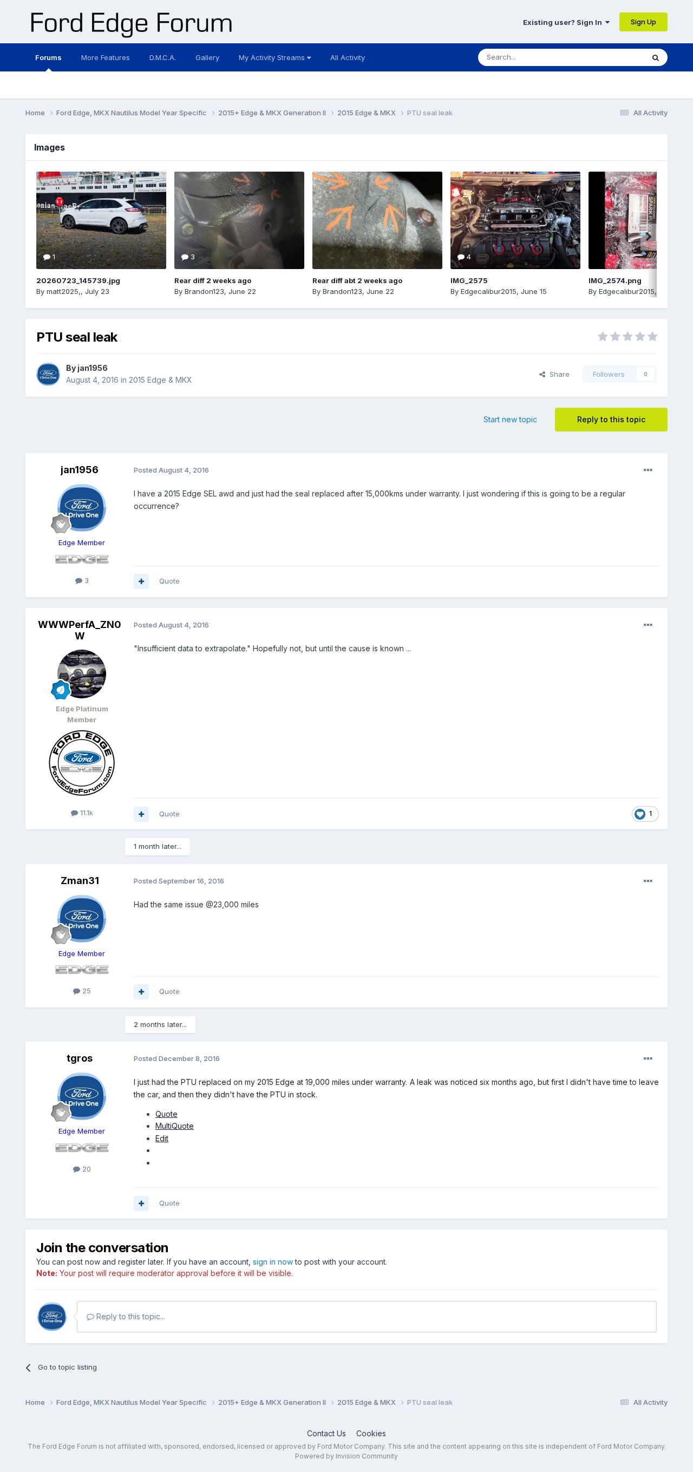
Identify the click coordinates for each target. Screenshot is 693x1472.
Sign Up (643, 21)
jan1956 (92, 367)
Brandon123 (204, 291)
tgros (80, 1058)
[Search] (656, 57)
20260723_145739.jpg (78, 280)
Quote (169, 581)
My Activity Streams (273, 57)
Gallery (207, 57)
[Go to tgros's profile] (81, 1096)
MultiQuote (174, 1125)
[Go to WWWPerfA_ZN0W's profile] (81, 674)
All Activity (347, 57)
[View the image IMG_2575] (515, 220)
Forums (48, 57)
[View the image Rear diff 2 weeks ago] (239, 220)
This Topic (612, 57)
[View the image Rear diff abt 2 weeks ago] (377, 220)
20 (85, 1168)
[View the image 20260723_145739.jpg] (101, 220)
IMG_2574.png (615, 280)
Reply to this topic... (129, 1316)
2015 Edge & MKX (160, 379)
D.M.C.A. (162, 57)
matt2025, (64, 291)
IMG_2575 (469, 280)
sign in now (273, 1261)
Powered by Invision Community (346, 1456)
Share (557, 374)
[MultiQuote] (141, 581)
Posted (171, 470)
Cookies (371, 1433)
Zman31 (80, 880)
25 (85, 990)
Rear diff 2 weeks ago (212, 280)
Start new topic (510, 419)
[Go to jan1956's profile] (48, 374)
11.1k (85, 812)
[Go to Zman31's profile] (81, 918)
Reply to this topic (611, 419)
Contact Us (326, 1433)
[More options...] (648, 470)
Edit (161, 1138)
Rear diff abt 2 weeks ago (357, 280)
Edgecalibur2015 (489, 291)
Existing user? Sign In (564, 22)
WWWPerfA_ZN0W (79, 630)
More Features (105, 57)
